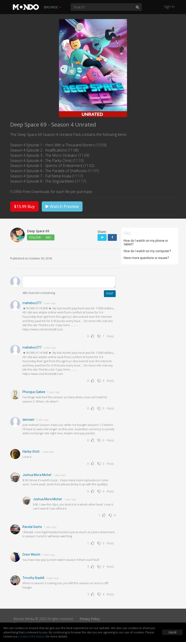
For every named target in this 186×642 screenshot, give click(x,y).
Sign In (169, 6)
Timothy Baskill (33, 578)
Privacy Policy (90, 619)
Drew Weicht (31, 554)
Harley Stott (30, 451)
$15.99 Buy (24, 206)
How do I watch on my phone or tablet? (146, 242)
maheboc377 (32, 303)
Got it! (172, 632)
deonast (28, 419)
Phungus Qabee (33, 392)
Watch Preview (64, 206)
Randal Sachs (32, 527)
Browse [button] (51, 7)
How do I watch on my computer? (147, 251)
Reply (110, 336)
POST (109, 293)
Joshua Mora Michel (36, 475)
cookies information (31, 636)
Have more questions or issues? (146, 258)
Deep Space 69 (38, 231)
